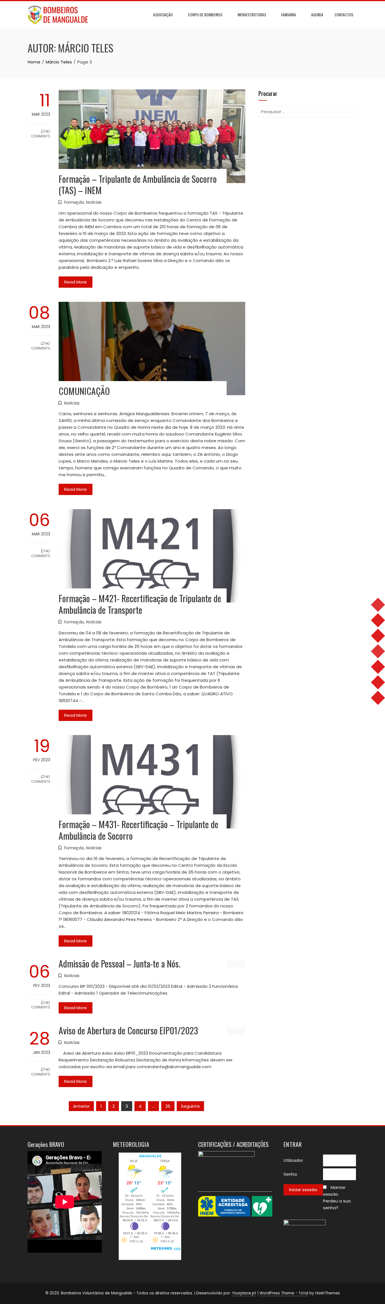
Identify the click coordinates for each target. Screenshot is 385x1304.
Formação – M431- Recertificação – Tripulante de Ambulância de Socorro (138, 829)
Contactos (344, 14)
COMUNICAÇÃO (84, 390)
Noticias (93, 202)
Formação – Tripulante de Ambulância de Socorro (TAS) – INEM (138, 184)
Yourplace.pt (244, 1293)
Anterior (81, 1106)
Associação (163, 14)
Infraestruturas (252, 14)
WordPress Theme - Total (284, 1293)
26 (167, 1106)
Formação (74, 202)
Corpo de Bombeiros (205, 14)
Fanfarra (288, 14)
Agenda (317, 14)
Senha (290, 1174)
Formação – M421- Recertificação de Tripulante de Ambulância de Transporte (140, 603)
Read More (75, 282)
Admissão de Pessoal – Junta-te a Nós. (119, 963)
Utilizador (293, 1160)
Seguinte (190, 1106)
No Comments (40, 133)
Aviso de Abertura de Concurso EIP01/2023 (128, 1030)
